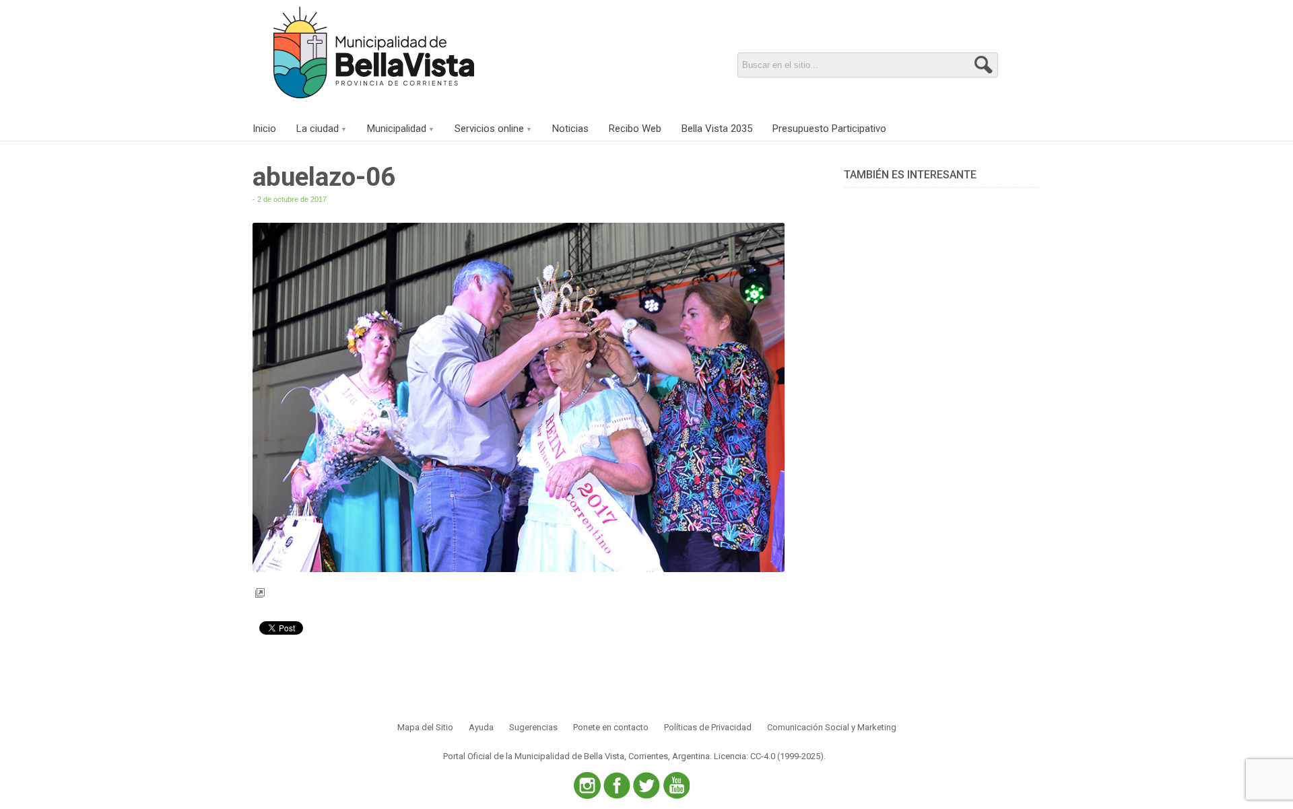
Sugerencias (533, 727)
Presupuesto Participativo (829, 128)
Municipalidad (396, 128)
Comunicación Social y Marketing (831, 727)
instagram (587, 785)
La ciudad (317, 128)
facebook (616, 785)
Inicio (264, 128)
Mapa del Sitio (425, 727)
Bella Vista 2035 (717, 128)
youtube (676, 785)
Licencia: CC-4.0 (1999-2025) (769, 756)
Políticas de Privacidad (708, 727)
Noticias (570, 128)
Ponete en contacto (611, 727)
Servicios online (489, 128)
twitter (646, 785)
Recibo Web (635, 128)
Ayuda (481, 727)
